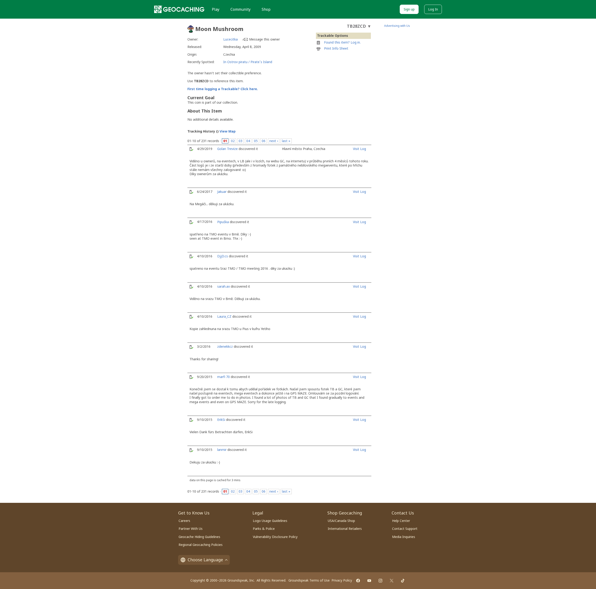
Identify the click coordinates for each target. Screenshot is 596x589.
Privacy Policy (342, 580)
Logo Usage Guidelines (270, 520)
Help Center (401, 520)
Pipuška (223, 222)
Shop (266, 9)
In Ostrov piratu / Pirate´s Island (247, 62)
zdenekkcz (225, 346)
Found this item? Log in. (342, 42)
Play (215, 9)
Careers (184, 520)
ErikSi (221, 419)
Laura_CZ (224, 316)
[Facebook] (358, 580)
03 (240, 141)
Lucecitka (230, 39)
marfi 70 (223, 377)
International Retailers (345, 528)
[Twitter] (391, 580)
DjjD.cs (222, 256)
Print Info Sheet (336, 48)
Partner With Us (191, 528)
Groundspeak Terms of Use (309, 580)
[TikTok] (403, 580)
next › (273, 141)
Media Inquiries (403, 537)
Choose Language (205, 559)
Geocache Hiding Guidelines (199, 537)
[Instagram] (380, 580)
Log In (433, 9)
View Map (228, 131)
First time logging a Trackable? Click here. (222, 89)
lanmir (222, 449)
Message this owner (264, 39)
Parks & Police (264, 528)
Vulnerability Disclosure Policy (275, 537)
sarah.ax (223, 286)
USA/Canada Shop (341, 520)
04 (248, 141)
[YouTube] (369, 580)
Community (240, 9)
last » (286, 141)
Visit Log (359, 148)
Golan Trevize (227, 148)
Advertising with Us (397, 26)
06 (263, 141)
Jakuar (222, 191)
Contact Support (404, 528)
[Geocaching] (179, 9)
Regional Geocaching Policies (201, 544)
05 (256, 141)
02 (233, 141)
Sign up (409, 9)
